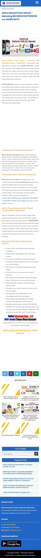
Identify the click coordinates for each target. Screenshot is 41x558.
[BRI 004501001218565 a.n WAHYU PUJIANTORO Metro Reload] (11, 408)
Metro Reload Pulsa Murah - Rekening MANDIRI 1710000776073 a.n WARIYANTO (30, 417)
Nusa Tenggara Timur (23, 201)
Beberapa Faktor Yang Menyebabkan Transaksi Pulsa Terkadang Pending (18, 473)
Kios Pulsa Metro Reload (11, 435)
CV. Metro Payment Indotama (24, 555)
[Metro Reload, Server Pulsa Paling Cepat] (11, 389)
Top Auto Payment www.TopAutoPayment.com (30, 437)
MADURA (14, 198)
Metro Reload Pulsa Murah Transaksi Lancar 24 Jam (17, 466)
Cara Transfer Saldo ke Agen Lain (16, 492)
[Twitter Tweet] (5, 373)
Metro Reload (28, 553)
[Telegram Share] (17, 373)
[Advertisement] (20, 29)
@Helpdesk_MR (16, 530)
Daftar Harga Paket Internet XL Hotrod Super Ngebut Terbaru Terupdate (18, 479)
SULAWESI (7, 201)
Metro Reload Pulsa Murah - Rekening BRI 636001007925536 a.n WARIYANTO (19, 16)
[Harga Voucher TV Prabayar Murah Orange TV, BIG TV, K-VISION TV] (30, 389)
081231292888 (10, 525)
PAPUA (14, 201)
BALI (19, 198)
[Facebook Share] (11, 373)
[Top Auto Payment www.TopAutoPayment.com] (30, 428)
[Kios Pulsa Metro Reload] (11, 428)
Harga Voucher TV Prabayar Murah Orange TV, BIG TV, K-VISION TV (30, 398)
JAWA (9, 198)
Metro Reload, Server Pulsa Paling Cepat (10, 397)
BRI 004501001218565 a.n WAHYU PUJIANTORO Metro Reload (11, 416)
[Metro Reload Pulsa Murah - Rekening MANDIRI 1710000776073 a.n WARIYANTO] (30, 408)
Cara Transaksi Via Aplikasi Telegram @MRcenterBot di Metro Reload (18, 486)
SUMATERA (26, 198)
